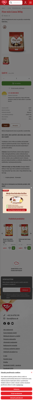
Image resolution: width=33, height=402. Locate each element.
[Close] (31, 188)
